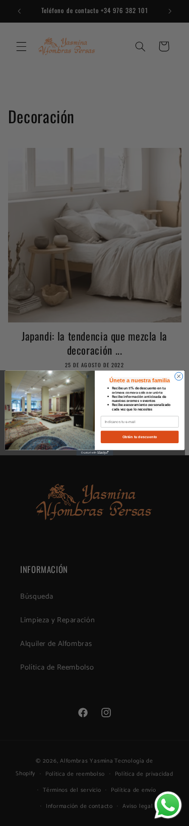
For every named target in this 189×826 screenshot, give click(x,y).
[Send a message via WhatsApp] (168, 805)
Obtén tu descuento (139, 437)
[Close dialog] (178, 376)
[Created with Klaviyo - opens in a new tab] (94, 453)
